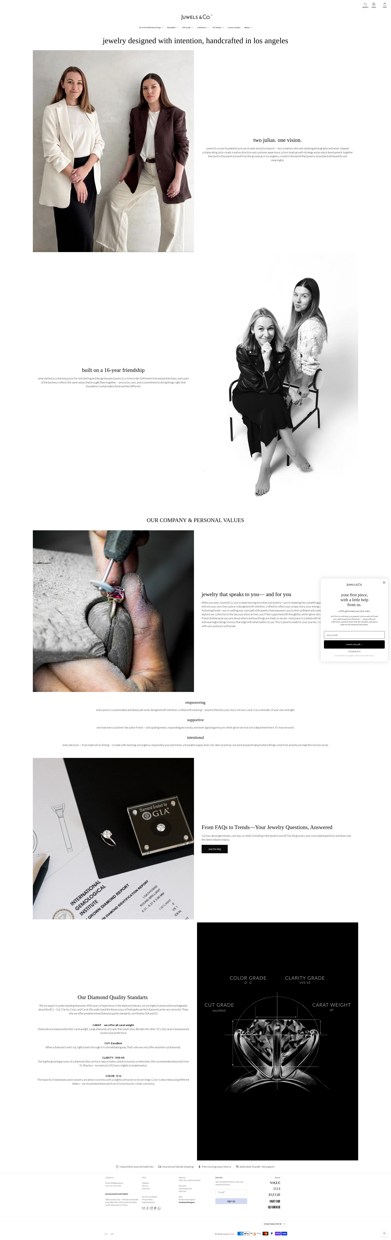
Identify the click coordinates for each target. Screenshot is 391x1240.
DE (112, 1234)
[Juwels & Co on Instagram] (151, 1209)
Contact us (109, 1177)
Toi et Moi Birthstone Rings (150, 27)
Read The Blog (214, 849)
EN (106, 1234)
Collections (201, 27)
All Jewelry (217, 27)
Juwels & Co (228, 1234)
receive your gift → (354, 644)
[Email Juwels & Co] (143, 1209)
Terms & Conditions (149, 1197)
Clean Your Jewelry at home (190, 1180)
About (246, 27)
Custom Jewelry (234, 27)
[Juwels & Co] (195, 18)
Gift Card (182, 1191)
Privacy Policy (147, 1199)
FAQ (144, 1177)
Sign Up (231, 1201)
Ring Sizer (182, 1186)
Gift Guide (186, 27)
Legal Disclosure (148, 1202)
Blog (180, 1197)
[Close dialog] (384, 582)
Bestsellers (171, 27)
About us (182, 1177)
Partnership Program (187, 1199)
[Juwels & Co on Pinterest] (155, 1209)
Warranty (146, 1188)
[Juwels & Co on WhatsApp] (159, 1209)
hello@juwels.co (117, 1183)
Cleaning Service (185, 1188)
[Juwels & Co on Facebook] (147, 1209)
